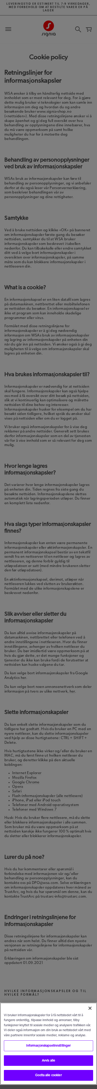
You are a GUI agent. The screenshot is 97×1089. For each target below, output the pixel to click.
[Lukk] (90, 1008)
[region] (48, 1044)
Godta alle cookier (48, 1075)
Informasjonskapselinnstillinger (48, 1045)
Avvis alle (48, 1060)
